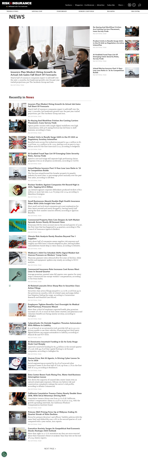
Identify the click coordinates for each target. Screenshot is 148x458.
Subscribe (111, 5)
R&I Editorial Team (17, 85)
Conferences (89, 5)
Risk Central (135, 11)
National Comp (37, 11)
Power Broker (62, 11)
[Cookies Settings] (4, 454)
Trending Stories (12, 11)
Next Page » (50, 448)
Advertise (100, 5)
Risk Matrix (111, 11)
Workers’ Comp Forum (86, 11)
